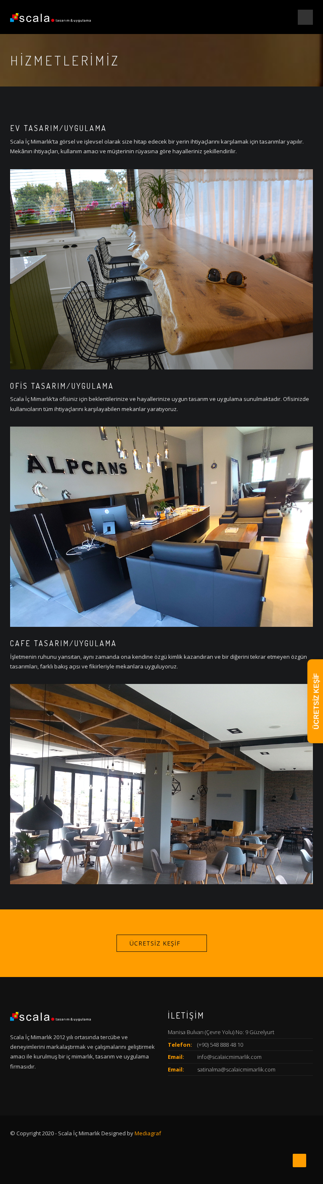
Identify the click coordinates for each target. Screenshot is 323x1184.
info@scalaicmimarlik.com (229, 1057)
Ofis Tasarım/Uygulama (62, 385)
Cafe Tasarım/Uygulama (63, 643)
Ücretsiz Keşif (155, 943)
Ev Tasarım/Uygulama (58, 128)
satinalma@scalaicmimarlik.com (236, 1069)
